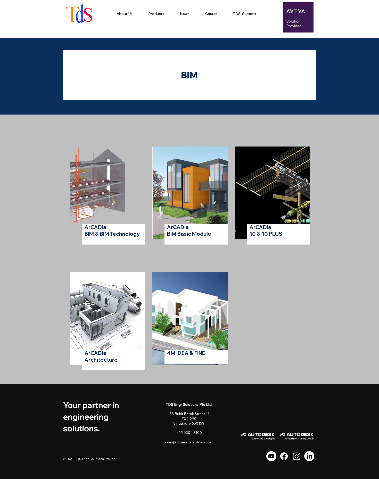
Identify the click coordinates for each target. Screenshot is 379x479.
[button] (156, 13)
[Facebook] (284, 456)
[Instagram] (297, 456)
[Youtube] (271, 456)
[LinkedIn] (309, 456)
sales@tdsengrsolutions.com (188, 442)
